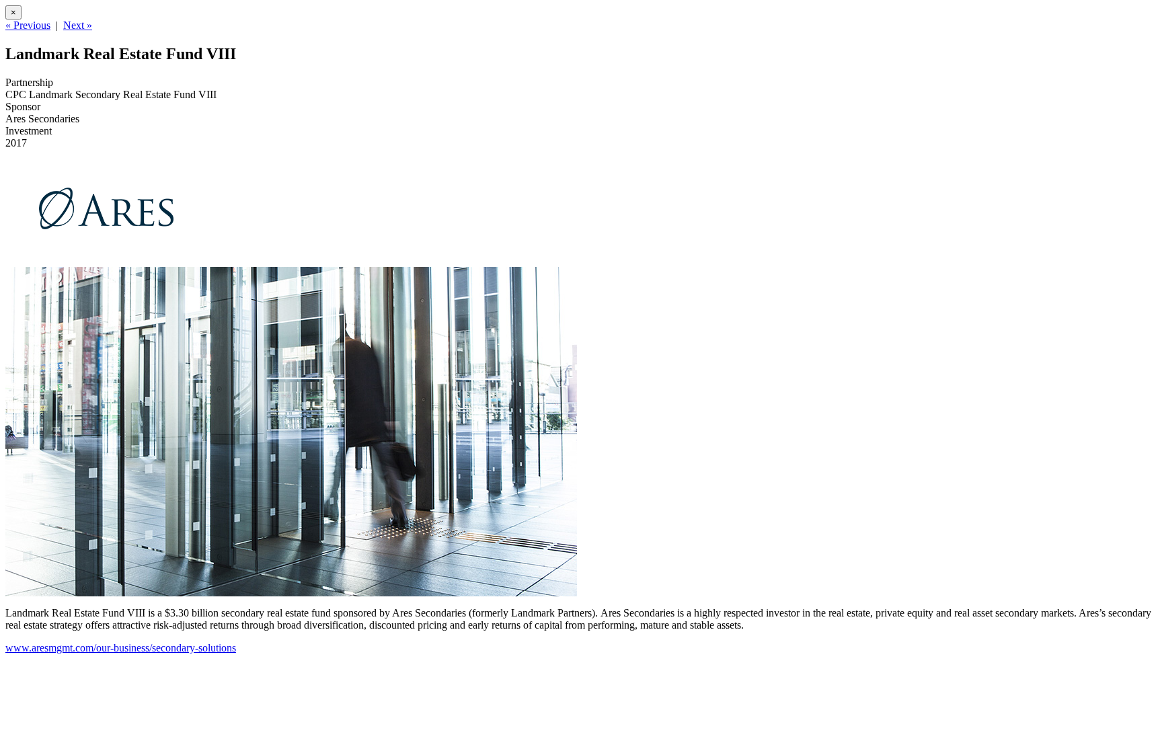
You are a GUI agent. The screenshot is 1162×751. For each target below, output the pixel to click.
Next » (77, 25)
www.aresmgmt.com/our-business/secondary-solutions (120, 648)
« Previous (27, 25)
